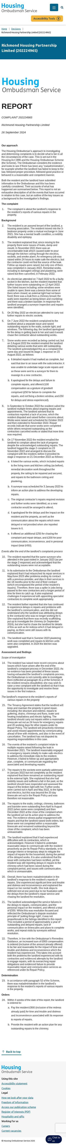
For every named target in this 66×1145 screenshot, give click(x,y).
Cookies (6, 1088)
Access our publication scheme (19, 1107)
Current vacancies (11, 1130)
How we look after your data (17, 1097)
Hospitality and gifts (13, 1116)
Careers (6, 1126)
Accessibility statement (14, 1083)
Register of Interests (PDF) (16, 1111)
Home (4, 29)
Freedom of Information (15, 1102)
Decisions (16, 29)
